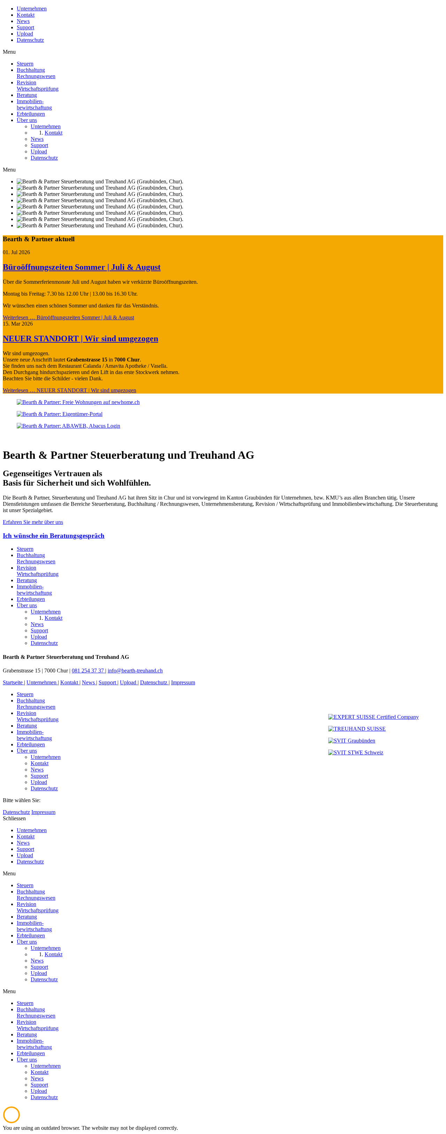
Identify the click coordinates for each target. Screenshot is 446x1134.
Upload (25, 34)
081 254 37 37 (88, 670)
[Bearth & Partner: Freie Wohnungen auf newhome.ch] (78, 402)
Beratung (27, 726)
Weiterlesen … (68, 317)
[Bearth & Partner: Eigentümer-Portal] (59, 414)
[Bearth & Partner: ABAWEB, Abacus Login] (68, 426)
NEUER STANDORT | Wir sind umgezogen (80, 338)
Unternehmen (32, 9)
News (23, 21)
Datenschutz (30, 40)
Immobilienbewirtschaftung (34, 735)
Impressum (183, 682)
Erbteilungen (31, 744)
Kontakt (25, 15)
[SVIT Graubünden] (351, 741)
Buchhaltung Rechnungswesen (36, 704)
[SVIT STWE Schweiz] (355, 752)
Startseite (13, 682)
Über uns (27, 751)
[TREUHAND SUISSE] (357, 729)
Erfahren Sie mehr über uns (33, 522)
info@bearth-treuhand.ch (135, 670)
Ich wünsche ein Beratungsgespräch (54, 535)
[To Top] (11, 1122)
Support (25, 27)
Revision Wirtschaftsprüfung (38, 716)
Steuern (25, 694)
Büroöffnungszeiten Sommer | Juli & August (82, 267)
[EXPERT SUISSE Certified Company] (373, 717)
